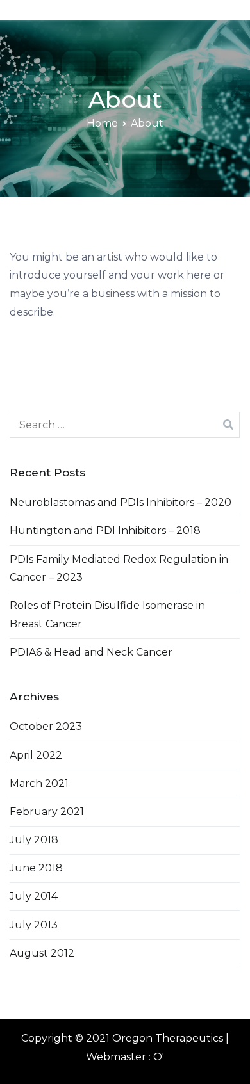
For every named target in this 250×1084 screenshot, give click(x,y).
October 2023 (46, 726)
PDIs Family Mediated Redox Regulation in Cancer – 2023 (119, 568)
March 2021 (39, 783)
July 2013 (34, 925)
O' (158, 1057)
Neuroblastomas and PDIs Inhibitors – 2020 (120, 502)
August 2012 (42, 953)
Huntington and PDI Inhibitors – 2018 (105, 530)
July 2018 (34, 840)
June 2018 (36, 868)
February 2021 (47, 811)
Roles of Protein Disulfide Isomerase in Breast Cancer (107, 614)
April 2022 (36, 755)
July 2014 (34, 896)
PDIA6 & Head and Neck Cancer (91, 652)
